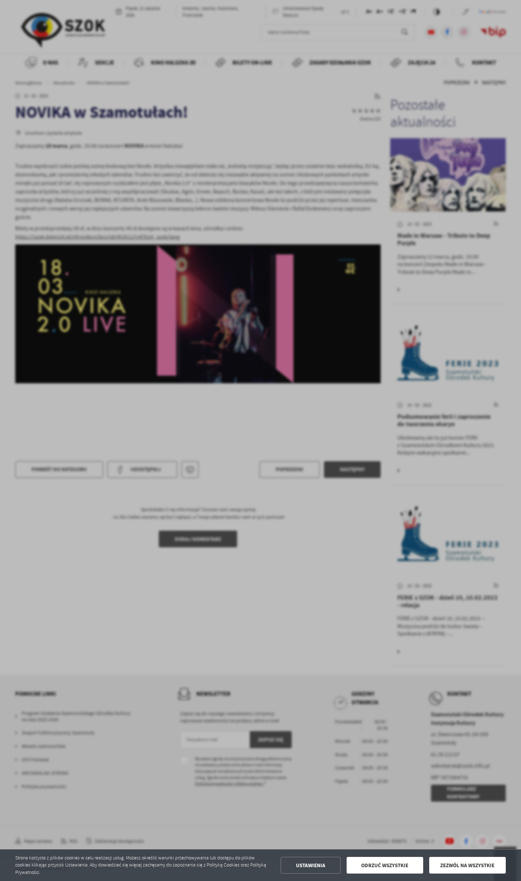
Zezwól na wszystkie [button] (467, 865)
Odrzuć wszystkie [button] (384, 865)
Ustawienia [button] (310, 865)
